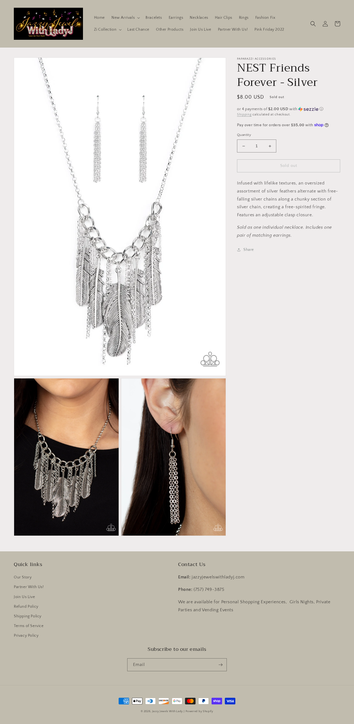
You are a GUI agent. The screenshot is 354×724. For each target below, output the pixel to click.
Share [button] (248, 250)
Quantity (244, 135)
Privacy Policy (26, 635)
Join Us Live (24, 597)
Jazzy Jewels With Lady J (168, 711)
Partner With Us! (29, 587)
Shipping (244, 114)
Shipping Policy (27, 616)
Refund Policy (26, 606)
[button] (125, 17)
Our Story (23, 577)
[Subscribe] (220, 664)
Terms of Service (29, 626)
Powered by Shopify (199, 711)
